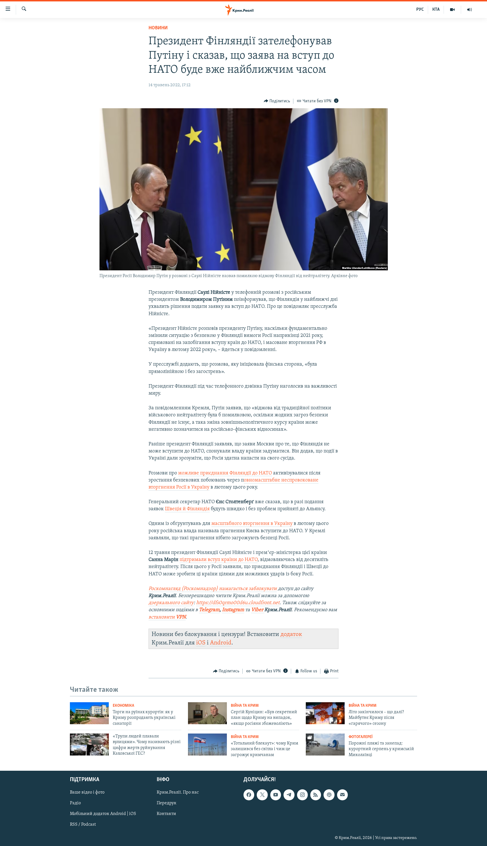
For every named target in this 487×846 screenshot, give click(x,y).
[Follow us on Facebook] (249, 795)
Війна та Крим (245, 706)
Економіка (123, 706)
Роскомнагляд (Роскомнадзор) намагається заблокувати (213, 588)
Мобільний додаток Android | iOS (103, 814)
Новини (158, 28)
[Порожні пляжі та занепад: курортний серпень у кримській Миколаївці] (325, 745)
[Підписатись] (342, 795)
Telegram (209, 610)
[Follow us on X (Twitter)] (262, 795)
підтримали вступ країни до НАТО (219, 559)
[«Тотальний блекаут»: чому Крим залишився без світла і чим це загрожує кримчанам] (207, 745)
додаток (291, 634)
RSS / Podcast (83, 825)
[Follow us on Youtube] (275, 795)
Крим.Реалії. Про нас (178, 792)
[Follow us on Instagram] (302, 795)
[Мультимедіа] (452, 10)
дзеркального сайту (171, 603)
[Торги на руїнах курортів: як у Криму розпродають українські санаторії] (89, 713)
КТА (436, 9)
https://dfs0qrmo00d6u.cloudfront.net (238, 603)
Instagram (233, 610)
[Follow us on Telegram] (289, 795)
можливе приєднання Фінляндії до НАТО (225, 473)
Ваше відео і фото (87, 792)
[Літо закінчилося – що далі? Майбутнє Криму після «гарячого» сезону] (325, 713)
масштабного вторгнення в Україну (252, 523)
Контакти (166, 814)
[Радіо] (469, 10)
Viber (257, 610)
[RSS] (315, 795)
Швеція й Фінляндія (187, 509)
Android (220, 643)
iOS (200, 643)
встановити (167, 617)
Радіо (75, 803)
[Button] (277, 101)
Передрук (166, 803)
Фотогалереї (361, 737)
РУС (420, 9)
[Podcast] (329, 795)
